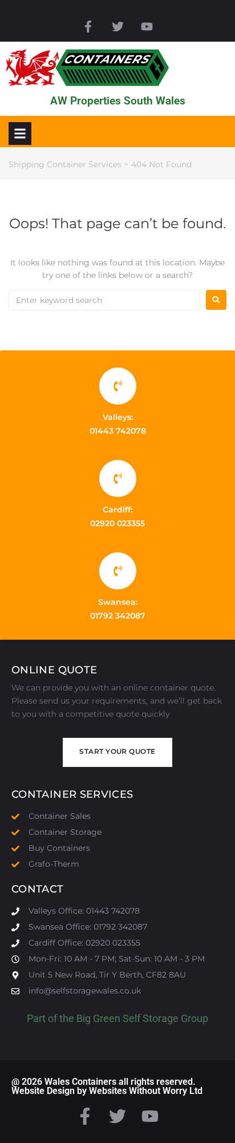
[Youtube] (146, 26)
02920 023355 (117, 523)
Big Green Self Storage (127, 1018)
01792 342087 (117, 616)
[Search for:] (104, 300)
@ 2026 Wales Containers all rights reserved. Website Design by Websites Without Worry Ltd (106, 1086)
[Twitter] (117, 26)
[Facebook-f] (88, 26)
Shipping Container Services (65, 164)
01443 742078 (118, 431)
